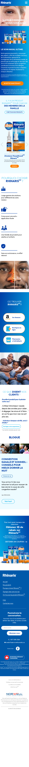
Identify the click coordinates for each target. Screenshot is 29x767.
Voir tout (8, 501)
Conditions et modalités (14, 684)
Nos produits (7, 585)
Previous (2, 144)
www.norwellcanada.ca (15, 680)
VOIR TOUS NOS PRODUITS (14, 112)
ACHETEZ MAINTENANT (12, 83)
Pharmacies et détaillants (17, 340)
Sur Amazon (16, 317)
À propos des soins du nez (11, 592)
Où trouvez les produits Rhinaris (14, 595)
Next (27, 144)
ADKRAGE (18, 708)
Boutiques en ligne (16, 329)
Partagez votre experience (11, 426)
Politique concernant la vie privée (14, 682)
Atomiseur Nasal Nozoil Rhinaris (14, 157)
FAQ (4, 600)
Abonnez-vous (14, 633)
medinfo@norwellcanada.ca (15, 642)
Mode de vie (7, 476)
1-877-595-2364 (15, 640)
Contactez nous (8, 603)
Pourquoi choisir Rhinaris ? (12, 588)
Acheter (14, 166)
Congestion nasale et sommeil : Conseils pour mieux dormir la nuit (14, 465)
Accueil (5, 582)
